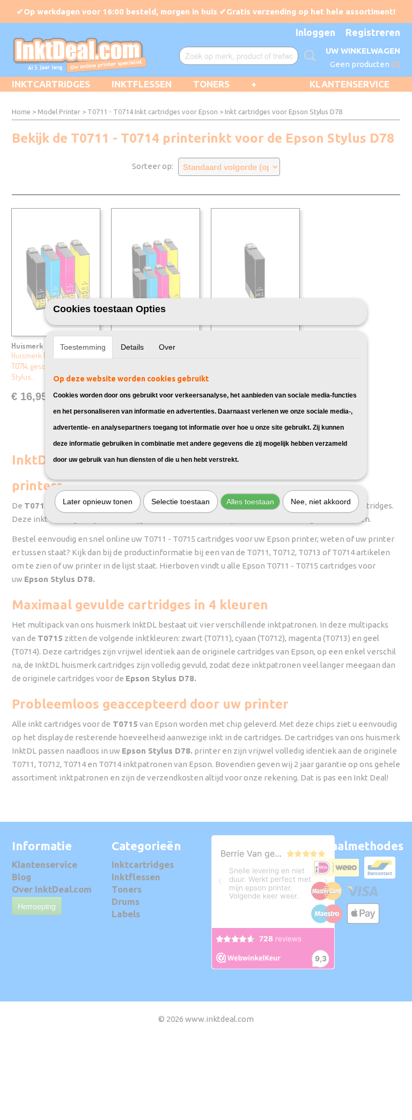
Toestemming (83, 347)
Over (167, 347)
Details (132, 347)
